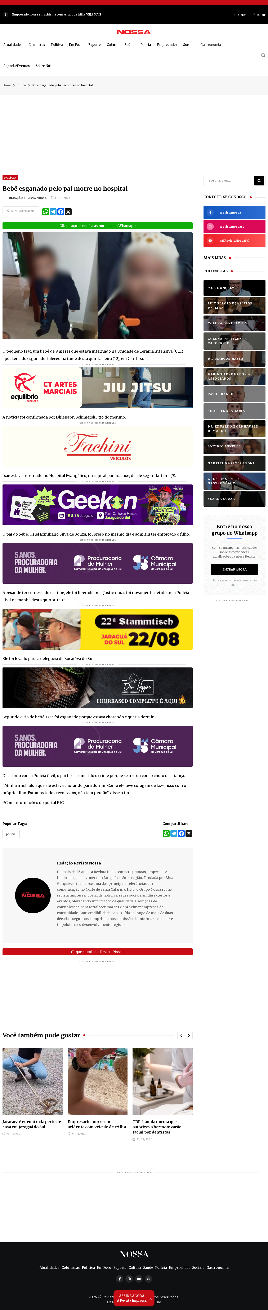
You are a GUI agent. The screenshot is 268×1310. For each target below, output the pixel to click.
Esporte (94, 45)
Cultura (113, 45)
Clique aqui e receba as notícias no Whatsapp (97, 226)
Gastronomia (210, 45)
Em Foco (75, 45)
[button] (181, 1035)
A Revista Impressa (132, 1298)
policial (11, 834)
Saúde (129, 45)
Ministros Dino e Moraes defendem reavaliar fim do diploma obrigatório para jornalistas (158, 1129)
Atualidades (12, 45)
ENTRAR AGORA (235, 569)
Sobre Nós (44, 66)
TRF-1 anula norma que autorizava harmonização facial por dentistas (92, 1127)
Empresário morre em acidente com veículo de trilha (32, 1124)
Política (57, 45)
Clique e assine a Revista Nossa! (97, 952)
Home (7, 85)
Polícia (145, 45)
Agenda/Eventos (16, 66)
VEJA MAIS (125, 14)
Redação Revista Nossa (28, 198)
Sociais (188, 45)
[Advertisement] (134, 124)
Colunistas (36, 45)
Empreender (167, 45)
